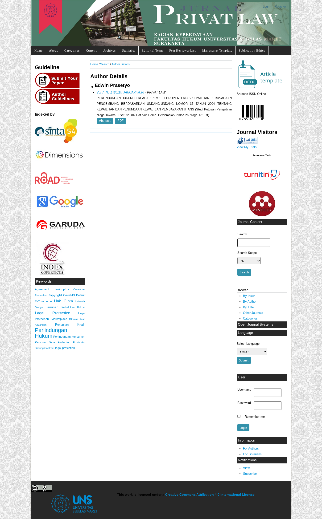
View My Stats (247, 147)
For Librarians (252, 454)
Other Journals (253, 313)
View (246, 468)
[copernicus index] (52, 275)
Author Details (120, 64)
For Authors (251, 448)
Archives (109, 50)
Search (104, 64)
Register (280, 6)
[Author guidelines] (59, 103)
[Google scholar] (60, 207)
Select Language (248, 343)
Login (266, 6)
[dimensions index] (59, 163)
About (53, 50)
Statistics (128, 50)
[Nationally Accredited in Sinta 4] (56, 142)
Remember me (255, 416)
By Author (249, 301)
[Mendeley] (262, 215)
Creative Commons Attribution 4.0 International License (210, 494)
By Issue (249, 296)
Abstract (105, 120)
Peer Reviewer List (182, 50)
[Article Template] (260, 87)
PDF (120, 120)
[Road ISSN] (54, 183)
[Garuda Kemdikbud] (60, 230)
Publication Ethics (252, 50)
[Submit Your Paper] (59, 87)
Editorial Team (152, 50)
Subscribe (250, 473)
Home (38, 50)
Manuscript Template (217, 50)
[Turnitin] (262, 187)
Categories (72, 50)
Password (244, 403)
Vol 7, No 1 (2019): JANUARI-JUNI (120, 92)
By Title (248, 307)
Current (91, 50)
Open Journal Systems (255, 324)
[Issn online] (251, 121)
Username (244, 389)
